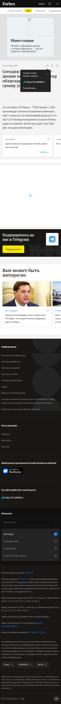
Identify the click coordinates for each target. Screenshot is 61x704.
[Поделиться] (52, 65)
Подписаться (13, 249)
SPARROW (23, 664)
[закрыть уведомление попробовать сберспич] (47, 74)
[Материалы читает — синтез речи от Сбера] (47, 65)
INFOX (40, 664)
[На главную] (9, 3)
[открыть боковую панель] (49, 3)
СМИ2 (6, 664)
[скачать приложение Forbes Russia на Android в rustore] (12, 471)
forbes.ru (29, 572)
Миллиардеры (11, 310)
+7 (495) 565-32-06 (36, 632)
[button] (57, 3)
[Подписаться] (56, 522)
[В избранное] (57, 65)
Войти (42, 3)
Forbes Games (19, 10)
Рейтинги (40, 10)
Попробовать (29, 88)
